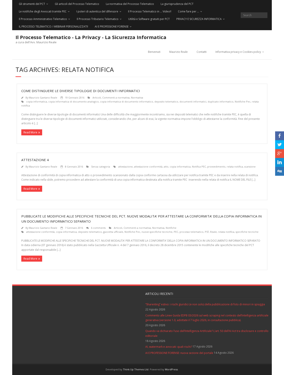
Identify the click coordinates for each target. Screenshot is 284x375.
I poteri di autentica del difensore (97, 11)
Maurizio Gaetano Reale (43, 97)
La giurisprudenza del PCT (177, 4)
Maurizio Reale (178, 52)
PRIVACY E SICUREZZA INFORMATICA (199, 19)
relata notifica (235, 166)
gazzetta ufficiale (113, 231)
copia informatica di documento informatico (126, 101)
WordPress (171, 369)
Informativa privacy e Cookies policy (238, 52)
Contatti (202, 52)
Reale (213, 231)
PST (207, 231)
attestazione (125, 166)
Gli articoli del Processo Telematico (77, 4)
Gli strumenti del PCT (32, 4)
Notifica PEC (199, 166)
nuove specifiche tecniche (157, 231)
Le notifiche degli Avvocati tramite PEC (43, 11)
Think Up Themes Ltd (135, 369)
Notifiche (171, 227)
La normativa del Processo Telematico (130, 4)
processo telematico (191, 231)
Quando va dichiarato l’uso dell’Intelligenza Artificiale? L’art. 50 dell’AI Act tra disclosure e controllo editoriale (206, 333)
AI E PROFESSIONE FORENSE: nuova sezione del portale (179, 353)
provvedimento (216, 166)
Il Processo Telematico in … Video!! (149, 11)
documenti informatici (192, 101)
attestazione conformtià (40, 231)
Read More (30, 132)
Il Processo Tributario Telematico (97, 19)
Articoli (97, 97)
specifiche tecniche (247, 231)
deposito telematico (166, 101)
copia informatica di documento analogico (73, 101)
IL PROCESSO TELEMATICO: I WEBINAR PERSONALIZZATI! (53, 26)
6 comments (98, 227)
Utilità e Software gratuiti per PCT (149, 19)
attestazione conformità (148, 166)
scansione (250, 166)
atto (166, 166)
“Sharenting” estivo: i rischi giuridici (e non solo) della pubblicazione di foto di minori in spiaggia (205, 304)
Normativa (137, 97)
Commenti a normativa (116, 97)
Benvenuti (154, 52)
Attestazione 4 (35, 160)
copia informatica (36, 101)
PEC (176, 231)
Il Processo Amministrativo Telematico (43, 19)
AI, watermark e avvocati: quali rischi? (168, 347)
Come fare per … (188, 11)
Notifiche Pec (242, 101)
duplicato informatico (220, 101)
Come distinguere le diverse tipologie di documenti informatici (80, 91)
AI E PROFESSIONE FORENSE (111, 26)
